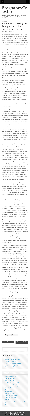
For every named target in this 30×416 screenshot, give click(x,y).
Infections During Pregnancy (12, 382)
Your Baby (7, 404)
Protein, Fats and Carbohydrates (13, 363)
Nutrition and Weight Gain (11, 367)
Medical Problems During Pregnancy (14, 386)
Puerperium (14, 334)
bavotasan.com (21, 414)
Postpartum (8, 334)
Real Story (7, 399)
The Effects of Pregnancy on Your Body (15, 401)
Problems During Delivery (11, 395)
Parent (6, 389)
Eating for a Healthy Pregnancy (13, 365)
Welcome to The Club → (22, 342)
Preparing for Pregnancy (11, 393)
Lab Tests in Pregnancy (11, 384)
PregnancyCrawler (14, 9)
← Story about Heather (8, 341)
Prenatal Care (8, 391)
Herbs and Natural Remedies (12, 359)
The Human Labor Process (12, 403)
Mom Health (5, 21)
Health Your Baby (9, 380)
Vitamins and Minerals (10, 361)
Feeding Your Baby (10, 378)
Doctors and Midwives (10, 376)
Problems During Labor (11, 397)
